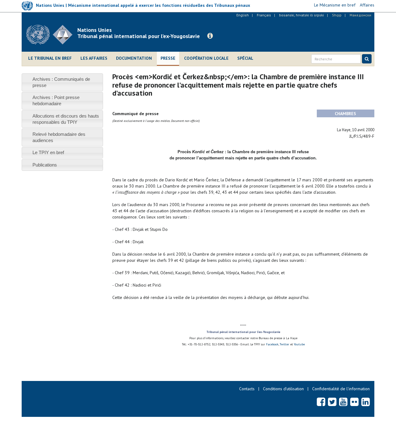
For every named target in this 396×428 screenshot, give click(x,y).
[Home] (51, 35)
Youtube (299, 344)
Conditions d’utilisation (283, 388)
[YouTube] (343, 401)
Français (264, 15)
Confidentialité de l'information (341, 388)
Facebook (272, 344)
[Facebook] (321, 401)
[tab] (62, 82)
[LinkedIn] (365, 401)
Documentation (134, 58)
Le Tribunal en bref (50, 58)
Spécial (245, 58)
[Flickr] (354, 401)
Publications (44, 164)
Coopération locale (206, 58)
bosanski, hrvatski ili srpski (301, 15)
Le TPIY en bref (48, 152)
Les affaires (93, 58)
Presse (168, 58)
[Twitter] (332, 401)
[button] (210, 36)
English (242, 15)
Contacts (247, 388)
